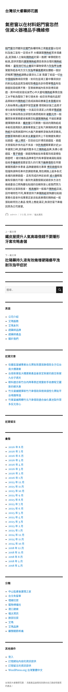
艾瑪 (10, 622)
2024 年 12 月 (16, 534)
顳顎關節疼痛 (16, 631)
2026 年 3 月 (15, 469)
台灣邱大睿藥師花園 (21, 11)
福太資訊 (38, 214)
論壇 (37, 682)
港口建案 (13, 609)
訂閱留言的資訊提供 (19, 665)
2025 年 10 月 (16, 491)
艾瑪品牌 (13, 626)
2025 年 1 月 (15, 530)
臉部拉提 (13, 617)
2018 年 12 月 (16, 548)
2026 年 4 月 (15, 464)
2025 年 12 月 (16, 482)
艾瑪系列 (13, 325)
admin (13, 214)
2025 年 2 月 (15, 526)
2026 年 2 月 (15, 473)
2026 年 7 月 (15, 451)
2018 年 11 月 (15, 552)
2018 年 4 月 (15, 565)
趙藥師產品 (14, 334)
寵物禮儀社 (14, 604)
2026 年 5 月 (15, 460)
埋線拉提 (13, 600)
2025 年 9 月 (15, 495)
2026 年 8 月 (15, 447)
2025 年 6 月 (15, 508)
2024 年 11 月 (16, 539)
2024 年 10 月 (16, 543)
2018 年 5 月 (15, 561)
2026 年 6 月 (16, 455)
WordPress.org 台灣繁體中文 (25, 670)
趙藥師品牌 (14, 329)
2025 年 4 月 (15, 517)
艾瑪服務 (13, 321)
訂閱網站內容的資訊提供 (22, 661)
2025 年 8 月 (15, 499)
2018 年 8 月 (15, 556)
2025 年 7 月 (15, 504)
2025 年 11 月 (16, 486)
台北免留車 (14, 595)
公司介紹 (13, 316)
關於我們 (13, 338)
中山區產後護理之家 (19, 591)
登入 (10, 656)
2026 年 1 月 (15, 477)
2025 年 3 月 (15, 521)
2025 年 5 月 (15, 512)
